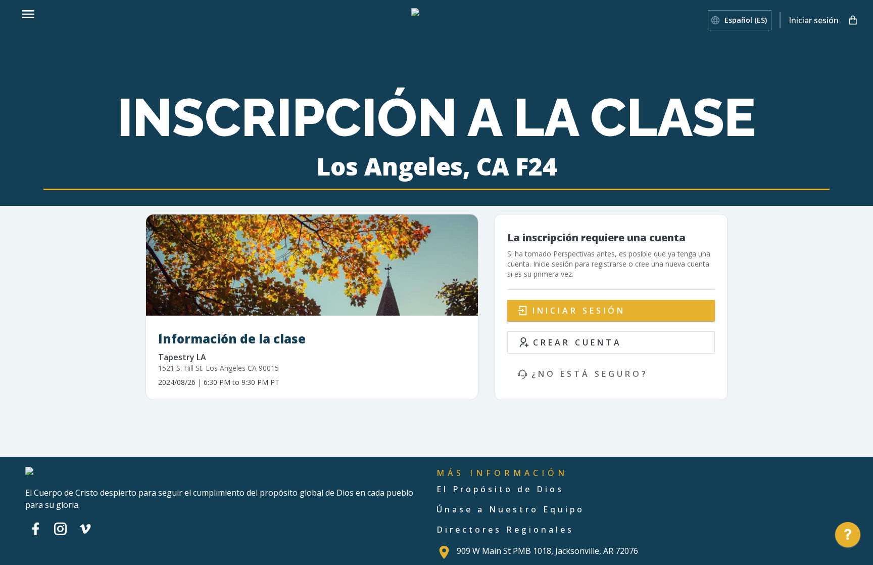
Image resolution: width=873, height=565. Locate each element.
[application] (847, 537)
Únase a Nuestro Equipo (511, 509)
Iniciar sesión (814, 20)
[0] (853, 20)
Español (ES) (745, 20)
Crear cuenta (577, 342)
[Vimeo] (85, 528)
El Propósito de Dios (500, 489)
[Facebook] (35, 528)
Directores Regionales (505, 529)
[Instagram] (60, 528)
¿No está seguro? (589, 373)
